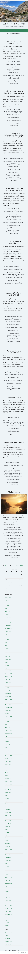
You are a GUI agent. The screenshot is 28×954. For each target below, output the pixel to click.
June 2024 (7, 665)
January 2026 (8, 617)
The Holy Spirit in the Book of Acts (13, 227)
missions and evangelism (17, 319)
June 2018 (7, 798)
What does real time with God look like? (13, 178)
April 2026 (7, 608)
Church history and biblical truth (9, 274)
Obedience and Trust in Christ (18, 420)
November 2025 (8, 622)
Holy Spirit (12, 213)
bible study (8, 63)
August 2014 (8, 917)
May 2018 (7, 801)
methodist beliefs (8, 66)
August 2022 (8, 710)
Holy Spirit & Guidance (17, 271)
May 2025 (7, 639)
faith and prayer (15, 160)
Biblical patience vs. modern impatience (14, 536)
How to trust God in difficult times (13, 332)
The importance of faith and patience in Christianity (13, 549)
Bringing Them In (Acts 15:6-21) (14, 242)
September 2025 (8, 628)
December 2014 (8, 905)
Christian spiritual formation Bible (13, 70)
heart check (21, 160)
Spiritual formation (18, 66)
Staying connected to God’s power (13, 336)
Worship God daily (20, 123)
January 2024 (8, 670)
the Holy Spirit (16, 377)
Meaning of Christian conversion (13, 431)
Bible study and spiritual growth (14, 69)
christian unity (6, 464)
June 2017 (7, 832)
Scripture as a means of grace (13, 78)
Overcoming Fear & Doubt (8, 422)
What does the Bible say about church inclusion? (13, 283)
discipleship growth (8, 532)
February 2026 (8, 614)
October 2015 (8, 880)
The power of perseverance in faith (13, 228)
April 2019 (7, 772)
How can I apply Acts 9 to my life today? (13, 430)
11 (11, 579)
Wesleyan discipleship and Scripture (13, 80)
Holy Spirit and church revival (17, 471)
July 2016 (7, 863)
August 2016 (8, 860)
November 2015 (8, 877)
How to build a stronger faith (13, 119)
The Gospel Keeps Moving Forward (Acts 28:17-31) (14, 189)
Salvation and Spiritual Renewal (10, 423)
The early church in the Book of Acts (13, 547)
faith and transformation (18, 419)
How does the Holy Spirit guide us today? (13, 219)
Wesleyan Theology (16, 67)
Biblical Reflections (12, 529)
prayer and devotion (19, 111)
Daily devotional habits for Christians (13, 115)
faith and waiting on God (17, 532)
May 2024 (7, 668)
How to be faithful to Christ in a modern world (13, 476)
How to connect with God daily (13, 167)
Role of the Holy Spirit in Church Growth (13, 477)
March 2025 (7, 645)
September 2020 (8, 733)
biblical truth (13, 462)
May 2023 (7, 687)
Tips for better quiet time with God (13, 177)
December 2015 (8, 874)
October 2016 (8, 854)
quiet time (16, 161)
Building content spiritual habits (14, 114)
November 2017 (8, 818)
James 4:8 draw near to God (13, 122)
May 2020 (7, 741)
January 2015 (8, 903)
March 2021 (7, 727)
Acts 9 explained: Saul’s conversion (17, 425)
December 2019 (8, 755)
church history (6, 211)
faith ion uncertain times (7, 533)
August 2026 (8, 597)
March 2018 (7, 806)
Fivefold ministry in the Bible (13, 330)
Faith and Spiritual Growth (18, 211)
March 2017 (7, 840)
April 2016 (7, 869)
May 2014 (7, 925)
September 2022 (8, 707)
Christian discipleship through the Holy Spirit (13, 538)
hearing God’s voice (8, 319)
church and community (8, 374)
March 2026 (7, 611)
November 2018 (8, 784)
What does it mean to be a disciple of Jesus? (13, 231)
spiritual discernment (7, 535)
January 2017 (8, 846)
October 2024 (8, 656)
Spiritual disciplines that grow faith (13, 175)
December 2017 (8, 815)
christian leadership (19, 529)
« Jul (6, 590)
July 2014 (7, 920)
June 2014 (7, 922)
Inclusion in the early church (13, 280)
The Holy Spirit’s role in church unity (13, 282)
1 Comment (15, 180)
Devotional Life (8, 64)
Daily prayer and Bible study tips (13, 117)
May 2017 (7, 835)
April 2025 (7, 642)
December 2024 (8, 654)
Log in (6, 935)
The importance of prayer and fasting (13, 339)
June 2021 (7, 719)
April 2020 (7, 744)
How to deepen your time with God (13, 169)
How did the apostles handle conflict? (13, 275)
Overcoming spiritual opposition (13, 333)
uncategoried (9, 67)
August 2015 (8, 886)
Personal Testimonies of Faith (18, 422)
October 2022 (8, 704)
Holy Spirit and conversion (8, 420)
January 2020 (8, 753)
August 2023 (8, 682)
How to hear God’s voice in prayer (17, 380)
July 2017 (7, 829)
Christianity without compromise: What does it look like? (13, 470)
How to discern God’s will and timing (13, 540)
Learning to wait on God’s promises (13, 544)
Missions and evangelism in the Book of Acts (13, 383)
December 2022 (8, 699)
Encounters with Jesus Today (9, 419)
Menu (16, 30)
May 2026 (7, 605)
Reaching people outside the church (13, 388)
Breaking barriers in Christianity (17, 378)
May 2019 (7, 770)
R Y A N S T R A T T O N (14, 23)
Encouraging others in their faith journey (13, 217)
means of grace (18, 64)
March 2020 (7, 747)
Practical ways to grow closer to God (10, 123)
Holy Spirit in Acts (7, 380)
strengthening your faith (16, 321)
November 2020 (8, 730)
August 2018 (8, 792)
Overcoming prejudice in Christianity (13, 385)
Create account (8, 932)
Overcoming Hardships (19, 213)
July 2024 (7, 662)
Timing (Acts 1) (14, 492)
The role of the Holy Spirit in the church (13, 550)
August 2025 (8, 631)
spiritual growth (7, 112)
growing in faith (16, 465)
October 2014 (8, 911)
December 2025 (8, 620)
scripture (13, 66)
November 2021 (8, 716)
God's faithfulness (7, 213)
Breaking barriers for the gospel (14, 272)
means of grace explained (19, 75)
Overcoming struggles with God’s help (13, 225)
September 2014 (8, 914)
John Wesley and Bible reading (8, 75)
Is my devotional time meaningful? (13, 170)
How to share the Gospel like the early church (13, 382)
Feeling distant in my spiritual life (14, 164)
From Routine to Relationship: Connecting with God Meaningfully (14, 135)
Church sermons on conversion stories (13, 426)
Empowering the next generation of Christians (13, 327)
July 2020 (7, 738)
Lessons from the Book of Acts (18, 222)
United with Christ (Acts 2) (14, 442)
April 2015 (7, 894)
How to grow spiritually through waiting (13, 541)
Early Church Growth (8, 471)
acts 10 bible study (8, 378)
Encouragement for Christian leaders (13, 328)
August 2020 (8, 736)
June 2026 (7, 603)
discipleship (13, 64)
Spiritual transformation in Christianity (13, 433)
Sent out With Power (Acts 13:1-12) (14, 294)
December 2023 (8, 673)
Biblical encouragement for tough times (14, 216)
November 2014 (8, 908)
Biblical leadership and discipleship (13, 324)
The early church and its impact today (13, 479)
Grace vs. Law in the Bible (19, 274)
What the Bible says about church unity (13, 482)
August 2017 (8, 826)
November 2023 (8, 676)
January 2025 (8, 651)
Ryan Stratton (10, 61)
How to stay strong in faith (8, 222)
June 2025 (7, 637)
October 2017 (8, 820)
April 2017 (7, 837)
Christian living (19, 63)
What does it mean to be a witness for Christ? (13, 554)
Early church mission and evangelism (13, 325)
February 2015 (8, 900)
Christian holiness (13, 63)
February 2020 (8, 750)
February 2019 (8, 778)
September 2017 (8, 823)
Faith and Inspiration (16, 318)
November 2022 (8, 702)
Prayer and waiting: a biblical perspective (13, 546)
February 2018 (8, 809)
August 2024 (8, 659)
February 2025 (8, 648)
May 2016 (7, 866)
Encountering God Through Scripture (14, 42)
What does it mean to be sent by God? (13, 341)
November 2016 (8, 852)
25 (11, 585)
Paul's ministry (6, 214)
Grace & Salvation (9, 271)
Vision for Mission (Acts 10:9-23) (14, 352)
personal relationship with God (8, 161)
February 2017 (8, 843)
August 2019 (8, 764)
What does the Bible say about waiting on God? (13, 555)
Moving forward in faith (13, 224)
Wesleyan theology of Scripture (13, 81)
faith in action (20, 374)
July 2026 (7, 600)
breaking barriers (13, 372)
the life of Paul (19, 423)
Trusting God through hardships (13, 230)
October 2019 (8, 761)
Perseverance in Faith (13, 214)
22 (21, 582)
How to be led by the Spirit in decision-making (13, 277)
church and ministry (16, 268)
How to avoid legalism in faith (13, 166)
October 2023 (8, 679)
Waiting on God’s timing (13, 552)
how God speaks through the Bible (13, 73)
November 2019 (8, 758)
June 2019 (7, 767)
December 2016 (8, 849)
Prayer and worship (10, 467)
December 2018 (8, 781)
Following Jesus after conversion (13, 428)
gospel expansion (9, 375)
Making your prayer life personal (13, 172)
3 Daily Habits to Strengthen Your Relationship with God (14, 92)
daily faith (6, 160)
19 (13, 565)
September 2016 (8, 857)
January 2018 (8, 812)
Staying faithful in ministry (13, 338)
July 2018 (7, 795)
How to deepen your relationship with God (13, 120)
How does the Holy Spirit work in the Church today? (13, 474)
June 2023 (7, 685)
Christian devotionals (13, 158)
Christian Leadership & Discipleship (16, 266)
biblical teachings (13, 316)
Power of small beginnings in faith (13, 386)
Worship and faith (19, 112)
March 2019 (7, 775)
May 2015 (7, 891)
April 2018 (7, 803)
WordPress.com (8, 944)
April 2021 (7, 724)
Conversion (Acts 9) (14, 398)
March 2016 (7, 871)
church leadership (9, 318)
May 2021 (7, 721)
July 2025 (7, 634)
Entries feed (7, 938)
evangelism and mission (8, 269)
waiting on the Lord (19, 535)
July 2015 (7, 888)
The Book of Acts (20, 214)
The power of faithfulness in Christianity (13, 481)
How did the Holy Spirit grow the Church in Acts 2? (13, 473)
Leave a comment (14, 83)
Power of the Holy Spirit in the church (13, 335)
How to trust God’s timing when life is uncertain (13, 543)
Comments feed (8, 941)
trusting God (14, 535)
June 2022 (7, 713)
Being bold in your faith (14, 322)
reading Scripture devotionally (13, 77)
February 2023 (8, 693)
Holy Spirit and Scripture (13, 72)
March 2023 (7, 690)
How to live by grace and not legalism (13, 278)
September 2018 (8, 789)
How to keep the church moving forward (13, 220)
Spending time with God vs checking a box (13, 174)
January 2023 (8, 696)
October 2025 (8, 625)
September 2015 (8, 883)
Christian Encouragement (13, 210)
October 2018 (8, 787)
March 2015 (7, 897)
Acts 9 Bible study (8, 425)
